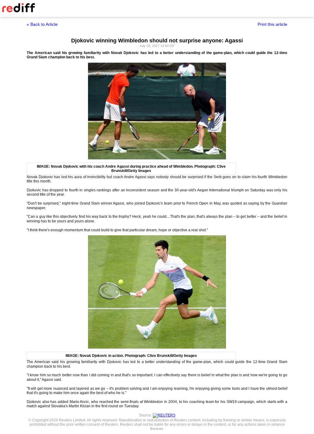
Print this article (272, 24)
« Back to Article (42, 24)
